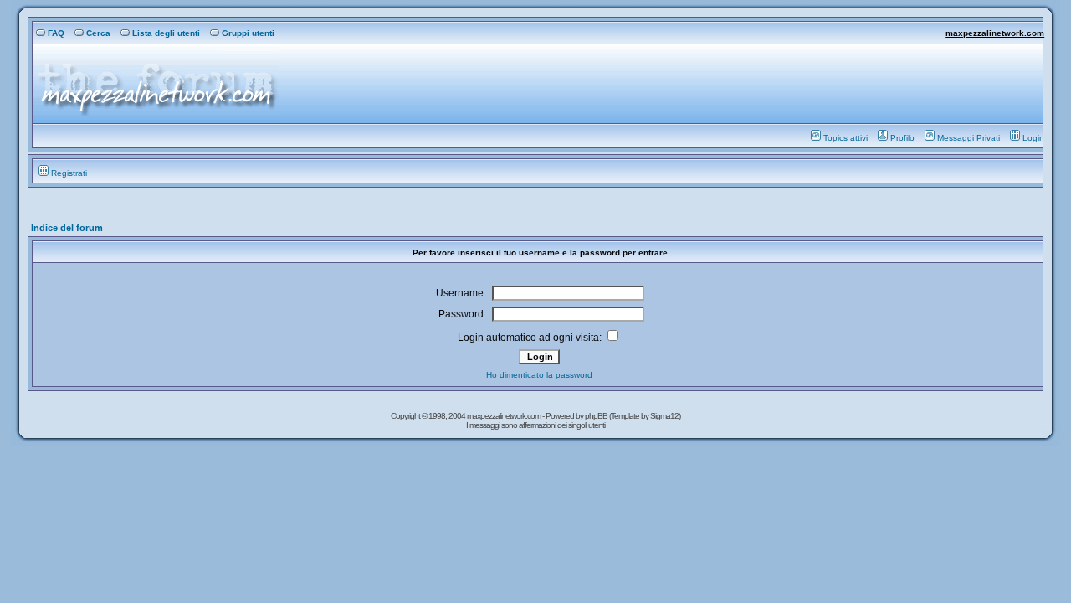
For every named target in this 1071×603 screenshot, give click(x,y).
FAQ (56, 33)
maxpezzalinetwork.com (994, 33)
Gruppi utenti (248, 33)
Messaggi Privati (968, 137)
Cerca (98, 33)
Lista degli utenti (166, 33)
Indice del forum (67, 228)
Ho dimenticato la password (539, 374)
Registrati (69, 173)
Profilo (902, 137)
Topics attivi (845, 137)
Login (1033, 137)
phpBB (597, 415)
